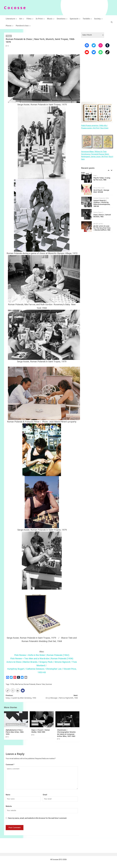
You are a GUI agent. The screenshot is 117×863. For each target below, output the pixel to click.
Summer (49, 684)
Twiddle (86, 18)
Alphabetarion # (12, 724)
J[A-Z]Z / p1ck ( (98, 211)
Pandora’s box (22, 25)
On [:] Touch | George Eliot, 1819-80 (101, 179)
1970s (12, 684)
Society (97, 18)
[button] (111, 22)
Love (102, 175)
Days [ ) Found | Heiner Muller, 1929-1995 (40, 731)
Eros (99, 175)
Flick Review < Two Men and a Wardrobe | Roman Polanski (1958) (41, 658)
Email (45, 795)
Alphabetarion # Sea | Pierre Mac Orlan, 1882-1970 (15, 732)
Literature (10, 18)
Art (20, 18)
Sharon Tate (40, 684)
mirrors (34, 724)
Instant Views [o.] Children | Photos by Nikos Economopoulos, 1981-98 (101, 191)
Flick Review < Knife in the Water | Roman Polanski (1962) (41, 655)
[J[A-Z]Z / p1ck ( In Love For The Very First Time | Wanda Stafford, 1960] (86, 214)
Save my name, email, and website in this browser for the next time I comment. (37, 818)
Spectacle (74, 18)
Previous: (21, 696)
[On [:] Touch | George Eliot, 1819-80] (86, 177)
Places (8, 25)
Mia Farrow (19, 684)
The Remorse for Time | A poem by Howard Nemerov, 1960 (102, 228)
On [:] (95, 175)
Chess (9, 36)
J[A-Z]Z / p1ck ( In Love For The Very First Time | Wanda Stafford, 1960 (101, 216)
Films (29, 18)
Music (49, 18)
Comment (10, 764)
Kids (107, 186)
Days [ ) (34, 721)
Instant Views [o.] (99, 186)
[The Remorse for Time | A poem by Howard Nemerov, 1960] (86, 226)
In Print (39, 18)
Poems (95, 224)
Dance (67, 724)
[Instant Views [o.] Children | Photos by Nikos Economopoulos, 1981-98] (86, 189)
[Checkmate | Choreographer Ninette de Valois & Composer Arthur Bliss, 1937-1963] (67, 719)
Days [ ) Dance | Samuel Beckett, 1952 (102, 203)
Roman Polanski (29, 684)
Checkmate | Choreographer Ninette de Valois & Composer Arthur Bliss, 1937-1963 (66, 733)
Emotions (61, 18)
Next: (62, 696)
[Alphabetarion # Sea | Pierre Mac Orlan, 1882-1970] (16, 719)
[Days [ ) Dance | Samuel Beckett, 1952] (86, 202)
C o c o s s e (15, 7)
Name (8, 795)
